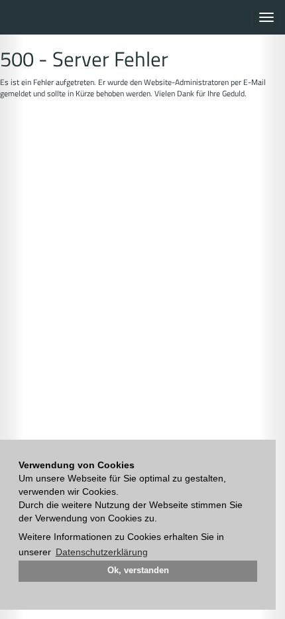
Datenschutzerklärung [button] (102, 552)
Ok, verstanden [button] (138, 570)
